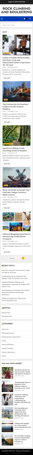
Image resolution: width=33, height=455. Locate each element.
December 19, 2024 (13, 153)
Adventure (6, 53)
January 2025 (6, 313)
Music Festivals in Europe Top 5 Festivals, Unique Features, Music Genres (16, 192)
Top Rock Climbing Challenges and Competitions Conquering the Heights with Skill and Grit (15, 284)
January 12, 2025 (20, 429)
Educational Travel (8, 333)
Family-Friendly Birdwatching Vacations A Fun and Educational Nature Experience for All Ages (16, 61)
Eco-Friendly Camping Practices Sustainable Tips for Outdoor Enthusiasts (22, 438)
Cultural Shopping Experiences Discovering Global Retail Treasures (16, 236)
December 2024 (7, 316)
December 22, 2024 (13, 111)
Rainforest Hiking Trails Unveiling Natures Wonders (15, 149)
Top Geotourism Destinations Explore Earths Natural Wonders (15, 106)
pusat (5, 67)
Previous (12, 258)
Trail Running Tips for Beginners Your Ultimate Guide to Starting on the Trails (14, 277)
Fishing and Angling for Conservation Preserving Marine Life (22, 425)
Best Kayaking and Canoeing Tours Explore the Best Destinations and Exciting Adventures (16, 292)
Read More (7, 78)
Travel (5, 99)
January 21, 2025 (20, 390)
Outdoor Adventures (8, 352)
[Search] (30, 18)
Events (5, 185)
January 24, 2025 (20, 376)
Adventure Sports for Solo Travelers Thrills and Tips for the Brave (22, 372)
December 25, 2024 (13, 67)
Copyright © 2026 (6, 451)
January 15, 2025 (19, 418)
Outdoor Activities (8, 143)
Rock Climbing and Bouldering (16, 10)
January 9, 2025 (19, 443)
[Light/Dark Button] (25, 19)
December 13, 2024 (13, 241)
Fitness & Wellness (8, 344)
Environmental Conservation (11, 337)
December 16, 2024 (13, 197)
